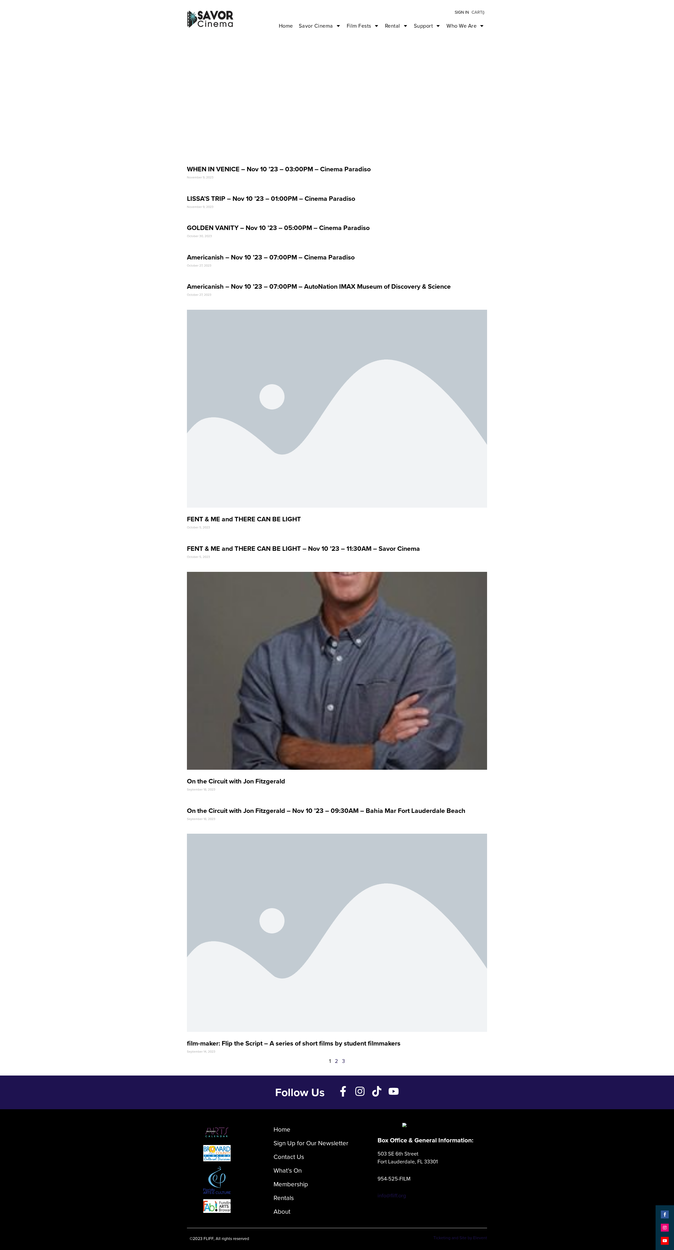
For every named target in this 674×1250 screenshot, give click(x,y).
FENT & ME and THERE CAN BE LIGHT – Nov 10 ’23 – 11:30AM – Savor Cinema (303, 548)
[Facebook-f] (343, 1091)
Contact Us (289, 1157)
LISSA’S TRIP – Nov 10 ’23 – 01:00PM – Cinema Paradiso (271, 198)
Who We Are (462, 26)
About (282, 1211)
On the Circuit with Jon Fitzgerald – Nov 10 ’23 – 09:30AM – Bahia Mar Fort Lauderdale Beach (326, 811)
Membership (291, 1184)
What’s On (288, 1170)
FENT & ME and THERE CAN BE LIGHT (244, 519)
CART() (478, 12)
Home (286, 26)
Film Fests (359, 26)
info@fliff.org (392, 1195)
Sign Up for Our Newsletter (311, 1143)
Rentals (284, 1198)
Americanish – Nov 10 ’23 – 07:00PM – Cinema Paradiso (271, 257)
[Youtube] (393, 1091)
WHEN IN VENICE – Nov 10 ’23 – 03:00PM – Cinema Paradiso (279, 169)
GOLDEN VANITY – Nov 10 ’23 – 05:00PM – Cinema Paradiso (278, 228)
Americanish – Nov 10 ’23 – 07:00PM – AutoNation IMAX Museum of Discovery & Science (319, 286)
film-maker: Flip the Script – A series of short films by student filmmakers (293, 1043)
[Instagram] (360, 1091)
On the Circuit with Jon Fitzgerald (236, 781)
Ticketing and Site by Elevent (460, 1238)
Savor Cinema (316, 26)
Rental (392, 26)
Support (423, 26)
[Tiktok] (376, 1091)
